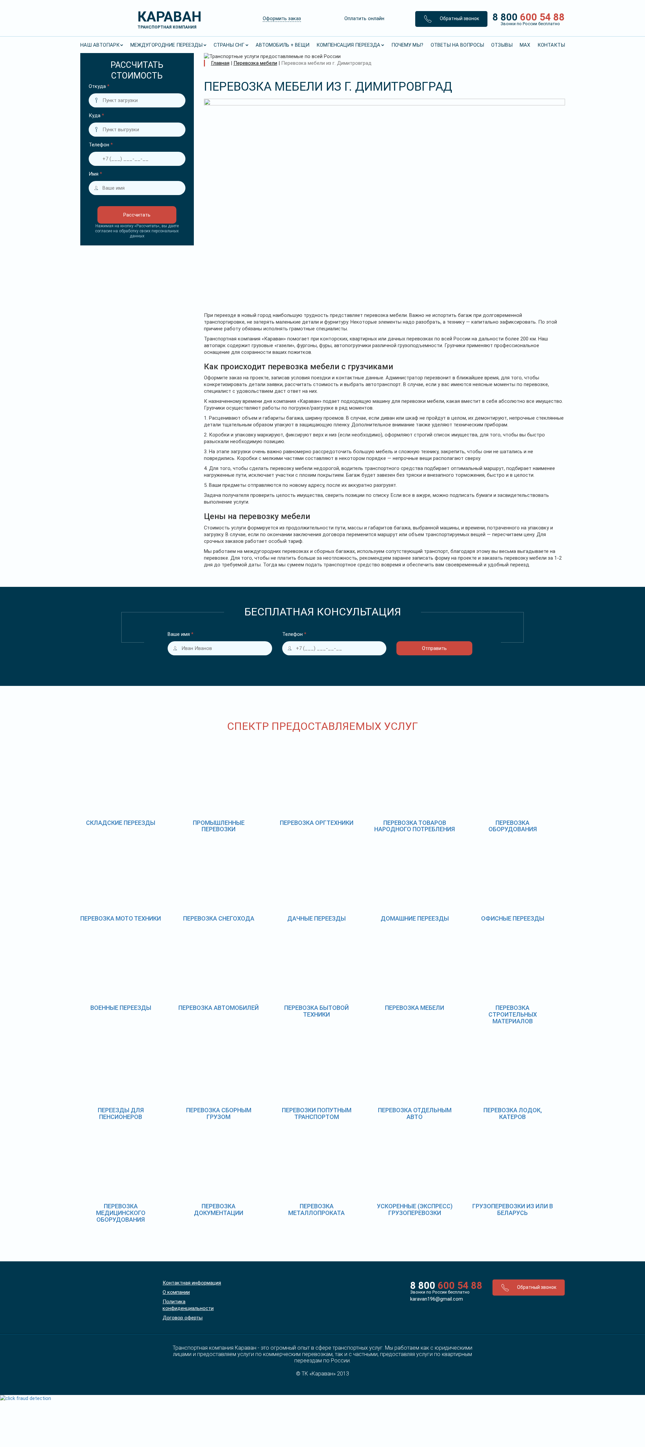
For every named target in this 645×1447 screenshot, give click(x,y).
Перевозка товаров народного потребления (414, 826)
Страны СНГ (229, 45)
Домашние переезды (415, 918)
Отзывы (502, 45)
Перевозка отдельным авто (415, 1113)
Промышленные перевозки (219, 826)
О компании (176, 1292)
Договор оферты (183, 1318)
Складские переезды (120, 822)
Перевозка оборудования (512, 826)
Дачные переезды (316, 918)
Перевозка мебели (414, 1007)
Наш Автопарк (100, 45)
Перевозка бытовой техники (316, 1011)
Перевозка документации (218, 1209)
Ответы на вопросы (457, 45)
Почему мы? (407, 45)
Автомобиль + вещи (282, 45)
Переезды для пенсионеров (121, 1113)
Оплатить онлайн (364, 18)
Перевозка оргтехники (316, 822)
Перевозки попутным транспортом (316, 1113)
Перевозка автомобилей (218, 1007)
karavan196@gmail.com (436, 1299)
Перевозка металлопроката (316, 1209)
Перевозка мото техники (120, 918)
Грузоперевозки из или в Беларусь (512, 1209)
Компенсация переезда (348, 45)
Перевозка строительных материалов (512, 1014)
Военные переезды (120, 1007)
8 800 (526, 18)
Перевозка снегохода (218, 918)
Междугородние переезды (166, 45)
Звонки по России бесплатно (440, 1292)
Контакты (551, 45)
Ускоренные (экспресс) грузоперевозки (415, 1209)
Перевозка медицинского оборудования (120, 1213)
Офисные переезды (512, 918)
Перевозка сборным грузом (218, 1113)
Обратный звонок (459, 18)
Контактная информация (192, 1283)
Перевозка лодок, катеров (512, 1113)
